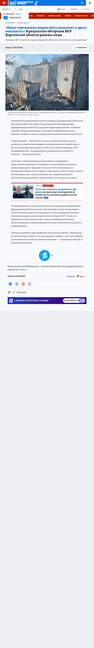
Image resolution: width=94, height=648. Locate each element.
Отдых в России (81, 16)
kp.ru (82, 276)
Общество (38, 185)
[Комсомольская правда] (21, 3)
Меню (4, 3)
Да (5, 17)
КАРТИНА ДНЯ (21, 292)
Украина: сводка (54, 16)
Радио (63, 9)
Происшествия (10, 22)
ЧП (13, 292)
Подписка (86, 9)
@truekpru (21, 269)
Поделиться (82, 47)
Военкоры (40, 16)
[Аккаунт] (90, 3)
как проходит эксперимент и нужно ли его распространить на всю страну (56, 193)
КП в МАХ (68, 16)
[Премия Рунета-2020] (35, 3)
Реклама (73, 9)
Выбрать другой (15, 17)
